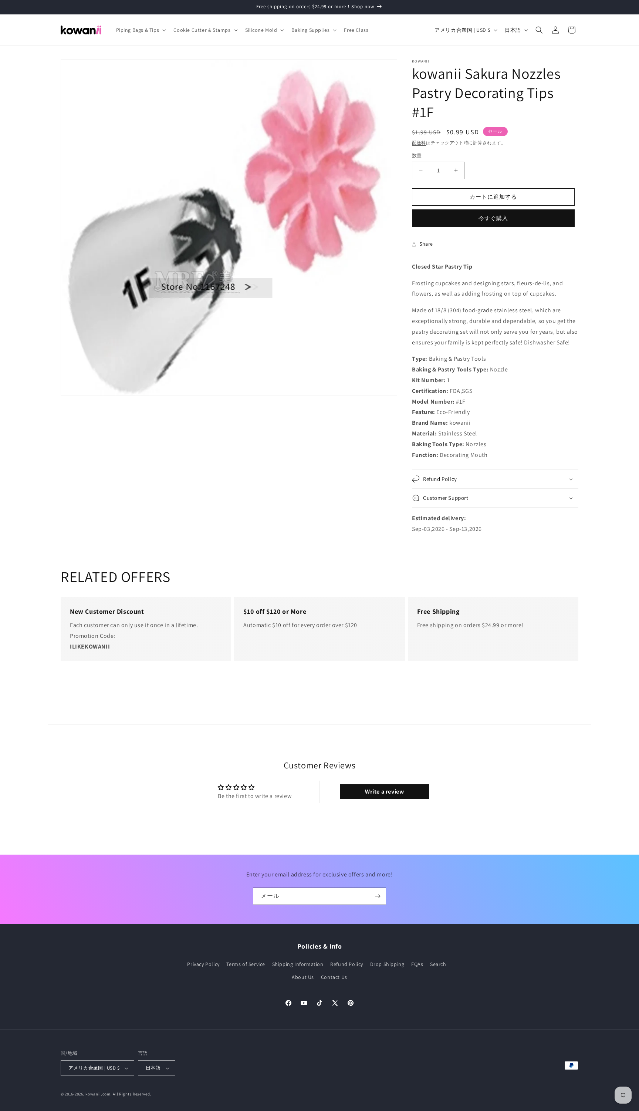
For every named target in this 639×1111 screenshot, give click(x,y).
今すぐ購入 (493, 218)
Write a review (384, 791)
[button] (140, 30)
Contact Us (334, 977)
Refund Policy (346, 964)
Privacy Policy (203, 964)
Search (438, 964)
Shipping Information (298, 964)
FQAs (417, 964)
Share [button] (426, 243)
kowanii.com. (98, 1094)
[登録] (377, 896)
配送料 (419, 142)
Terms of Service (245, 964)
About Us (303, 977)
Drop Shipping (387, 964)
